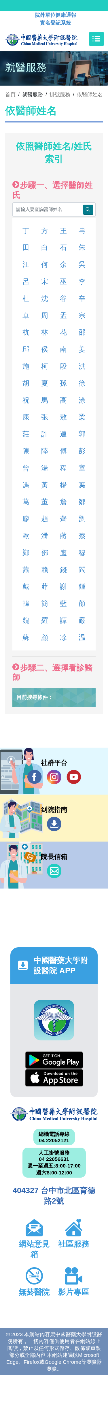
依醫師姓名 (90, 94)
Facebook (34, 777)
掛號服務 (60, 94)
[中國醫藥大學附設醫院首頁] (50, 39)
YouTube (74, 777)
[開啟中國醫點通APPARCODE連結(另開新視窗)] (54, 1020)
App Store (54, 1078)
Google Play (54, 1060)
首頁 (10, 94)
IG (54, 777)
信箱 (54, 871)
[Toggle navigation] (96, 39)
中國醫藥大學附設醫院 (54, 1114)
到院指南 (54, 824)
